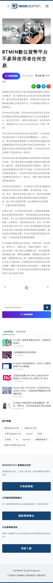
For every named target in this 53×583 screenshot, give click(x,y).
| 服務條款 (20, 575)
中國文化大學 (30, 428)
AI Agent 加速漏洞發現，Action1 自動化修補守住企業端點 (32, 365)
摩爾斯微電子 (41, 439)
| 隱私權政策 (30, 575)
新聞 (40, 75)
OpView (26, 439)
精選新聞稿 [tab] (8, 331)
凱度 (40, 433)
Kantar (29, 433)
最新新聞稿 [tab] (21, 331)
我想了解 (26, 548)
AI (17, 439)
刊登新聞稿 (26, 486)
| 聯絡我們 (40, 575)
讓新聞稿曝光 (26, 515)
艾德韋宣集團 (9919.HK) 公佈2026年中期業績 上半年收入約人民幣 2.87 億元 (31, 377)
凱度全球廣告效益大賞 (15, 445)
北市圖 (8, 439)
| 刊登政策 (11, 575)
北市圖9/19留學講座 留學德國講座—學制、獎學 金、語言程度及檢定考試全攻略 (32, 404)
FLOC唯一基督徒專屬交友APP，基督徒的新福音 (32, 341)
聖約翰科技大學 (12, 428)
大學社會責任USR (13, 433)
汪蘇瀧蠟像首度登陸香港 (24, 352)
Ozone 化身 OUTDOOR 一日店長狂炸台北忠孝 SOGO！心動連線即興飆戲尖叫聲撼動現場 (31, 390)
